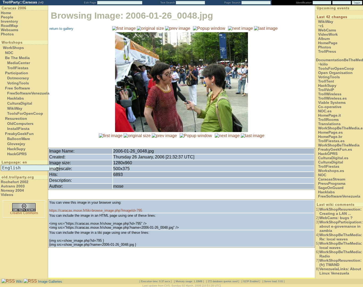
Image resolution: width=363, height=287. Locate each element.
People (7, 17)
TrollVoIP (326, 90)
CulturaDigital (19, 103)
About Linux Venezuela (340, 271)
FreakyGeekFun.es (335, 149)
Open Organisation (335, 73)
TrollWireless (329, 94)
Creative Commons (24, 213)
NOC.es (325, 111)
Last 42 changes (332, 17)
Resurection (16, 118)
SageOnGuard (331, 188)
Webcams (9, 30)
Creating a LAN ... (340, 211)
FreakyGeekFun (19, 134)
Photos (7, 34)
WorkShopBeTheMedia (339, 145)
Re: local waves (340, 237)
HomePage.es (330, 132)
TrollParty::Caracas (23, 2)
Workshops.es (331, 171)
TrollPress (327, 51)
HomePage (327, 43)
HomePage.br (330, 136)
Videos (7, 194)
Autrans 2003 (13, 186)
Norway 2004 (12, 190)
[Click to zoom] (181, 130)
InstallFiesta (18, 128)
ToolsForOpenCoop (25, 113)
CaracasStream (331, 179)
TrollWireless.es (332, 98)
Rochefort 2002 (14, 182)
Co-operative (329, 107)
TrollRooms (328, 119)
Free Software (17, 88)
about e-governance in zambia (341, 226)
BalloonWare (18, 139)
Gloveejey (16, 144)
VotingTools (18, 83)
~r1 (321, 26)
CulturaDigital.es (333, 158)
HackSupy (16, 149)
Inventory (9, 21)
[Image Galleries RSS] (30, 281)
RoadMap (9, 25)
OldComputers (20, 123)
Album (324, 38)
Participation (16, 73)
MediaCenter (18, 63)
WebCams (327, 30)
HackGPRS (17, 154)
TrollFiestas (17, 68)
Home (6, 13)
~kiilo (323, 64)
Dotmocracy (18, 78)
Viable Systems (332, 102)
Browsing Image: (132, 15)
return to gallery (61, 29)
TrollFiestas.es (331, 141)
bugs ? (336, 218)
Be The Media (17, 58)
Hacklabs (15, 98)
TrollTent (326, 81)
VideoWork (328, 34)
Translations (329, 124)
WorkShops (13, 48)
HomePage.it (329, 115)
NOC (9, 53)
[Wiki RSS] (8, 281)
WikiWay (14, 108)
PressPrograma (331, 183)
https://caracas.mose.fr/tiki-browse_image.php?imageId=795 (95, 210)
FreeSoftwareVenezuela (28, 93)
